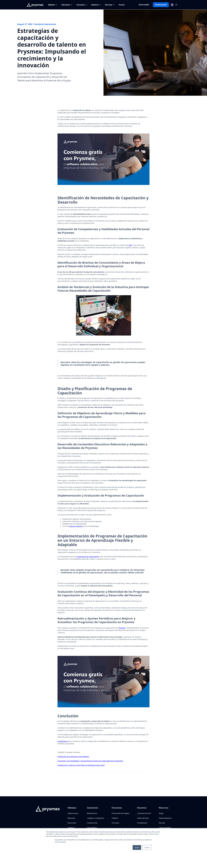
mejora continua (75, 526)
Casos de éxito (143, 818)
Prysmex (121, 628)
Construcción (92, 823)
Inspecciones (73, 813)
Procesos (115, 823)
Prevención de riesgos (120, 813)
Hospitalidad (92, 828)
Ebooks (162, 823)
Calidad (115, 818)
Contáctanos (62, 741)
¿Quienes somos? (144, 813)
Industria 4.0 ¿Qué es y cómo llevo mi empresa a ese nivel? (81, 765)
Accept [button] (137, 847)
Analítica (71, 828)
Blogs (161, 813)
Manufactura (92, 813)
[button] (53, 4)
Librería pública (165, 828)
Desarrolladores (165, 818)
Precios (121, 5)
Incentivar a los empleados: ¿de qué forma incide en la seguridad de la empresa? (90, 761)
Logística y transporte (95, 818)
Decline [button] (147, 847)
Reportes (71, 818)
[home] (35, 5)
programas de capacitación (88, 556)
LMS (130, 245)
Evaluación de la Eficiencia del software (73, 756)
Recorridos (72, 823)
